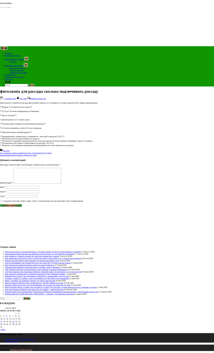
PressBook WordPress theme (21, 350)
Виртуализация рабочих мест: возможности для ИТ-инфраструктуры (34, 283)
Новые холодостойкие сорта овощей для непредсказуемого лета (32, 261)
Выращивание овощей (14, 59)
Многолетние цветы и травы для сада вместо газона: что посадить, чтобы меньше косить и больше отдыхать (51, 287)
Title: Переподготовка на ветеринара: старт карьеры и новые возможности (36, 269)
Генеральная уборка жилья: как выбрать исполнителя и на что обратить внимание (39, 254)
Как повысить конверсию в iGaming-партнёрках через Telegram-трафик (35, 274)
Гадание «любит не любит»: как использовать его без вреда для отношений (37, 278)
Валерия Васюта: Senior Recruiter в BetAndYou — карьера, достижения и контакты (40, 294)
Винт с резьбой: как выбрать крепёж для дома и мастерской (30, 281)
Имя (2, 187)
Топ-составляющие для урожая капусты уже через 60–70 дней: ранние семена (38, 263)
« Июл (2, 330)
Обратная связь (11, 341)
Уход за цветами (17, 70)
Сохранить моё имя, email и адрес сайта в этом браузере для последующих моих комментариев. (43, 201)
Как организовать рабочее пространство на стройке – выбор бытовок (34, 290)
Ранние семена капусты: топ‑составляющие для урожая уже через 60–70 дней (37, 285)
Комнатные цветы (17, 68)
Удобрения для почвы (14, 77)
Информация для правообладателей (20, 339)
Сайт (2, 196)
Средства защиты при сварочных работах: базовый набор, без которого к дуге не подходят (43, 272)
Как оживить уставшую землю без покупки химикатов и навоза (32, 256)
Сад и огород (6, 3)
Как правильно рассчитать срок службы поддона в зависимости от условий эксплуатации (43, 258)
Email (3, 192)
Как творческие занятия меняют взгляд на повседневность (29, 265)
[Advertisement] (107, 27)
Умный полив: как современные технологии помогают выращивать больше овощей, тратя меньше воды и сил (51, 292)
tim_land (23, 99)
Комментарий (6, 183)
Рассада (13, 62)
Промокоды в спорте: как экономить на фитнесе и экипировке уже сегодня (37, 276)
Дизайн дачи (10, 75)
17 (1, 322)
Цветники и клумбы (18, 73)
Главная (8, 53)
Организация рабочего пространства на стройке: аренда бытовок (32, 267)
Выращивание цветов (14, 66)
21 (13, 322)
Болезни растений (12, 55)
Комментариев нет (38, 99)
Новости (8, 79)
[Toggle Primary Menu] (4, 48)
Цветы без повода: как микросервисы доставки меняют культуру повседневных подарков (43, 252)
